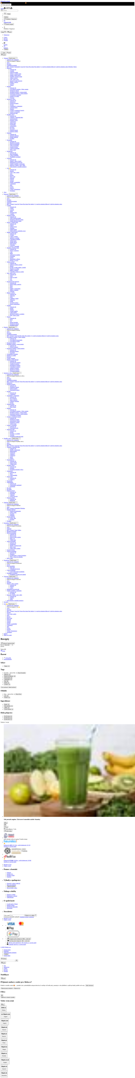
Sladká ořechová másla (15, 221)
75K (22, 942)
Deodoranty (13, 544)
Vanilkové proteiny (14, 364)
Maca (11, 473)
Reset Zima (18, 694)
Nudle (11, 301)
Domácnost (9, 151)
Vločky (12, 208)
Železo (11, 458)
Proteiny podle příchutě (12, 359)
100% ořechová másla (15, 218)
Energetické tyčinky (15, 421)
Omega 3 (12, 479)
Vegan (27, 66)
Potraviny (9, 68)
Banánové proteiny (14, 369)
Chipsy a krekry (14, 236)
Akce (8, 62)
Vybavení (9, 158)
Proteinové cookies (14, 422)
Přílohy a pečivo (14, 82)
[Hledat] (2, 10)
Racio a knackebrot (15, 304)
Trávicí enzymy (14, 496)
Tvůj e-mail (7, 915)
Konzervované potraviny (16, 81)
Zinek (11, 457)
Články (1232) (7, 866)
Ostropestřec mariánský (16, 485)
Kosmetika (9, 140)
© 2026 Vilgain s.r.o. (6, 947)
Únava (11, 186)
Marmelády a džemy (15, 259)
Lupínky (12, 214)
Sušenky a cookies (14, 238)
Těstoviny (12, 295)
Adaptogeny (13, 121)
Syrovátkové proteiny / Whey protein (19, 89)
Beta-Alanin (13, 407)
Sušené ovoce (13, 226)
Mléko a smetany (14, 270)
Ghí (11, 278)
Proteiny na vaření (14, 96)
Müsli (11, 211)
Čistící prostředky (14, 155)
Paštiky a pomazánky (15, 288)
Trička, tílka (13, 518)
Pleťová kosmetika (14, 144)
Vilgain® (6, 58)
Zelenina (12, 291)
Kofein (11, 402)
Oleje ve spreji (13, 277)
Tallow (75, 66)
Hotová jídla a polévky (15, 284)
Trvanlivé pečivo (14, 302)
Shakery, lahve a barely (15, 161)
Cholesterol (13, 183)
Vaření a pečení (14, 78)
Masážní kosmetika (14, 142)
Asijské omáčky (14, 311)
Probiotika (12, 493)
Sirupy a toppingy (14, 250)
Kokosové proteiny (14, 371)
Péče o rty (12, 538)
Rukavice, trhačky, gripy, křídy (17, 165)
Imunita (12, 171)
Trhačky (12, 597)
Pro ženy (12, 127)
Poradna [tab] (6, 971)
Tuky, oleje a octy (14, 79)
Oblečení (9, 133)
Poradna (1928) (11, 875)
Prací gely (12, 567)
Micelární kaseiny (14, 351)
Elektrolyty (12, 102)
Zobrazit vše (13, 69)
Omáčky (12, 83)
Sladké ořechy (13, 242)
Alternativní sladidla (15, 255)
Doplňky (12, 138)
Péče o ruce (13, 547)
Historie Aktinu (10, 905)
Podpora (9, 872)
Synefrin (12, 435)
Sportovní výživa (11, 99)
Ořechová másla (14, 72)
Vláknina (12, 495)
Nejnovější (8, 658)
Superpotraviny (14, 119)
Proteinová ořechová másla (16, 219)
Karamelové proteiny (15, 365)
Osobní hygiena (14, 147)
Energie (12, 188)
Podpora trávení (14, 130)
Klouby (12, 175)
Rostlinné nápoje (14, 325)
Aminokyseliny (14, 107)
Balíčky (6, 633)
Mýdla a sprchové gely (15, 545)
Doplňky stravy (11, 114)
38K (19, 941)
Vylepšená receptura (12, 65)
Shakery (12, 586)
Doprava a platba (11, 894)
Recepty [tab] (6, 970)
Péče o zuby (13, 150)
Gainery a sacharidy (15, 112)
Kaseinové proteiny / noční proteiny (19, 93)
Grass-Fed (22, 66)
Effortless (70, 66)
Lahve (11, 588)
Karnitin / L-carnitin (15, 433)
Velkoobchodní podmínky (10, 952)
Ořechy (12, 225)
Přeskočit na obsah (5, 1)
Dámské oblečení (14, 135)
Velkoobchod (10, 897)
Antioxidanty (13, 126)
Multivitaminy (13, 451)
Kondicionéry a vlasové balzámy (18, 555)
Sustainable (17, 66)
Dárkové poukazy (11, 886)
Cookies (6, 954)
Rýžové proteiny (14, 347)
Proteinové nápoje (14, 90)
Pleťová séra (13, 535)
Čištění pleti (13, 540)
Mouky (12, 266)
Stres (11, 174)
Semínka (12, 228)
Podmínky (6, 951)
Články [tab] (5, 968)
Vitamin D (12, 455)
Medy (11, 253)
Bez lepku (31, 66)
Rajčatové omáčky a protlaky (17, 314)
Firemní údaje (7, 949)
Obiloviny (12, 300)
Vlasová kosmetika (14, 148)
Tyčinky (12, 235)
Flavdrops (12, 256)
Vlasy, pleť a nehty (14, 172)
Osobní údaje (7, 955)
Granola (12, 209)
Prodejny (9, 876)
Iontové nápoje (13, 388)
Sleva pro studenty (11, 885)
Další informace (89, 985)
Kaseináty (12, 352)
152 (7, 827)
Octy (11, 280)
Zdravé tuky (13, 123)
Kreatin (12, 104)
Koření (11, 257)
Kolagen (12, 97)
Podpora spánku (14, 131)
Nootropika (13, 124)
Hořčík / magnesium (15, 450)
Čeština (6, 49)
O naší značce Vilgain (12, 904)
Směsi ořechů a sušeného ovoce (18, 231)
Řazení (2, 645)
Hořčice (12, 309)
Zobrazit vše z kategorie (13, 59)
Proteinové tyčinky (14, 419)
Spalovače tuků (14, 113)
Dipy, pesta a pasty (14, 315)
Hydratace (12, 190)
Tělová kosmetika (14, 145)
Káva (11, 319)
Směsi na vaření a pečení (16, 264)
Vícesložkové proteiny (15, 95)
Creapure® (12, 394)
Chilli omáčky (13, 312)
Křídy (11, 599)
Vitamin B (12, 452)
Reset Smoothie (21, 673)
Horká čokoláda (14, 322)
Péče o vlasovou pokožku (16, 557)
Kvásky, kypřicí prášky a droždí (18, 267)
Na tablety (12, 593)
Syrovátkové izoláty (15, 341)
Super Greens (13, 462)
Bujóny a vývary (14, 260)
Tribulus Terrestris (14, 401)
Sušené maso (13, 240)
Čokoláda (12, 245)
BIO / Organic (10, 66)
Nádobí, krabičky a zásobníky (17, 164)
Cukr (11, 252)
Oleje (11, 276)
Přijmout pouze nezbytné (6, 988)
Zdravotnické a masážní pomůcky (18, 166)
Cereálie (12, 71)
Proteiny (9, 86)
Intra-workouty (13, 400)
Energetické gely (14, 428)
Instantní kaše (13, 212)
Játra (11, 185)
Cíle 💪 (9, 168)
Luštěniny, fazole (14, 298)
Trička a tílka (13, 512)
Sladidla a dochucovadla (16, 76)
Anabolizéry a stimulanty (16, 106)
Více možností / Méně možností (8, 687)
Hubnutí (12, 178)
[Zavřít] (2, 995)
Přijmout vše (17, 988)
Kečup (11, 308)
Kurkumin (12, 486)
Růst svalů (12, 176)
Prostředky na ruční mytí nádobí (18, 574)
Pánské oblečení (14, 137)
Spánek (12, 181)
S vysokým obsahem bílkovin (48, 66)
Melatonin (12, 500)
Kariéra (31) (10, 874)
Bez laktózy (37, 66)
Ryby (11, 287)
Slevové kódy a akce (12, 888)
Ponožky (12, 514)
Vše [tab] (5, 965)
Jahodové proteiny (14, 368)
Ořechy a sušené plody (15, 73)
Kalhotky (12, 515)
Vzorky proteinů (11, 358)
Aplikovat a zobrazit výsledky (8, 997)
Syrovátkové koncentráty (16, 340)
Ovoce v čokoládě (14, 246)
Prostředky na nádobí (15, 157)
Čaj (11, 321)
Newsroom (9, 908)
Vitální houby (13, 464)
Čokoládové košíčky (15, 239)
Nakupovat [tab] (6, 967)
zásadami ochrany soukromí (27, 917)
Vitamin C (12, 454)
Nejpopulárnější (8, 659)
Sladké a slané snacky (15, 75)
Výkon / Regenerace (15, 189)
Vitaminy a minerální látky (16, 117)
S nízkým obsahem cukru (61, 66)
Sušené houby (13, 229)
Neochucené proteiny (15, 362)
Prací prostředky (14, 154)
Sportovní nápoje (14, 103)
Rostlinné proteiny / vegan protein (18, 92)
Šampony (12, 554)
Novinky (9, 64)
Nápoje (12, 85)
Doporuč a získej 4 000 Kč (13, 883)
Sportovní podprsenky (15, 511)
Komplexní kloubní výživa (16, 469)
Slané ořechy (13, 243)
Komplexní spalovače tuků (16, 436)
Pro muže (12, 128)
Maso (11, 285)
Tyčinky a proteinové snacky (17, 110)
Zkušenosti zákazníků (12, 906)
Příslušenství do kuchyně (16, 162)
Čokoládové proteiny (15, 366)
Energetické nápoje (14, 390)
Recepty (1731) (7, 864)
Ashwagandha (13, 475)
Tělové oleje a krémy (15, 548)
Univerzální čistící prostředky (17, 571)
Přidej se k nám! (8, 635)
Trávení (12, 179)
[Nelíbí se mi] (5, 825)
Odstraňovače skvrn (15, 569)
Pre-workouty (13, 398)
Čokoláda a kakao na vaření (17, 271)
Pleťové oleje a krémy (15, 537)
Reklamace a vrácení (12, 896)
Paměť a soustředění (15, 182)
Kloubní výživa (14, 120)
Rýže (11, 297)
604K (19, 938)
